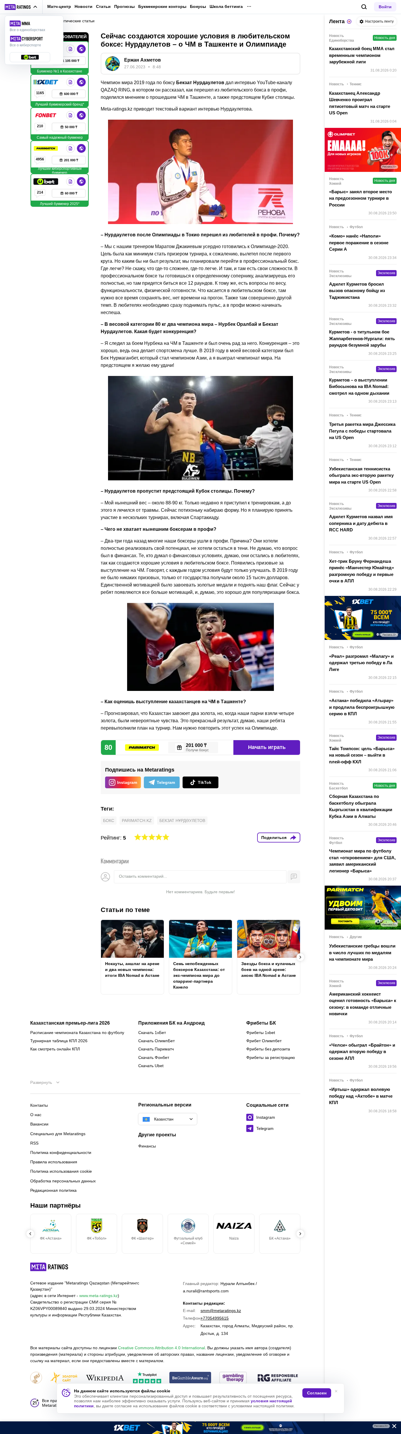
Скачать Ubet (151, 1065)
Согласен (316, 1393)
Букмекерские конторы (162, 6)
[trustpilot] (147, 1378)
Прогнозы (124, 6)
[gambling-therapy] (233, 1378)
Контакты (39, 1105)
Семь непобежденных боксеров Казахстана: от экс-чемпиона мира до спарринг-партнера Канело (199, 975)
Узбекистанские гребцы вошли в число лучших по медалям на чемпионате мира (362, 952)
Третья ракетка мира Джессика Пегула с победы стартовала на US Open (362, 431)
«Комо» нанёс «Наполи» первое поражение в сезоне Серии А (358, 242)
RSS (34, 1143)
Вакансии (39, 1124)
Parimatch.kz (137, 820)
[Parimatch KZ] (46, 148)
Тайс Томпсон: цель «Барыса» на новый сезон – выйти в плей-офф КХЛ (362, 755)
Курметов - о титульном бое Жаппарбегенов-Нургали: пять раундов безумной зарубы (362, 338)
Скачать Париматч (156, 1049)
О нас (35, 1114)
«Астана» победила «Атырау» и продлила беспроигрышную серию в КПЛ (362, 707)
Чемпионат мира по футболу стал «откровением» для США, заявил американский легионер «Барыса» (362, 860)
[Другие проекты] (21, 7)
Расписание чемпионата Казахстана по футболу (77, 1032)
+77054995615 (215, 1318)
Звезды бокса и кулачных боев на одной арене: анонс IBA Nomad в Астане (268, 969)
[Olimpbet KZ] (70, 49)
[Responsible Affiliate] (277, 1378)
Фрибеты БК (261, 1023)
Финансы (147, 1146)
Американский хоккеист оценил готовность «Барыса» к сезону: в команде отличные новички (362, 1003)
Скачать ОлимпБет (156, 1040)
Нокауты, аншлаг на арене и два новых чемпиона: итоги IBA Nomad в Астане (132, 969)
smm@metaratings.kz (221, 1310)
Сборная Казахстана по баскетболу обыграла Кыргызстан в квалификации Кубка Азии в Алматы (360, 806)
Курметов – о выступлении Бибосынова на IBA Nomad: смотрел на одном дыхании (359, 386)
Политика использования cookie (61, 1171)
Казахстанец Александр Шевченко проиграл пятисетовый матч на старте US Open (359, 103)
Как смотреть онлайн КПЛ (55, 1049)
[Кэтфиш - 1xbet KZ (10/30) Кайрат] (200, 1427)
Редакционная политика (53, 1190)
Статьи (103, 6)
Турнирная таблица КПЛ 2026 (58, 1040)
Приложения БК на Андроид (171, 1023)
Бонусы (198, 6)
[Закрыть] (392, 1427)
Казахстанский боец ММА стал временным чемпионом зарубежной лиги (362, 55)
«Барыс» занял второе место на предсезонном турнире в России (360, 198)
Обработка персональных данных (63, 1181)
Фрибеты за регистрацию (270, 1057)
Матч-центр (59, 6)
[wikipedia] (105, 1378)
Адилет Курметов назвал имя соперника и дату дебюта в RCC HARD (361, 523)
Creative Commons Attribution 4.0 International (161, 1347)
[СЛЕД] (300, 957)
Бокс (108, 820)
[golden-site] (63, 1378)
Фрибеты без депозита (268, 1049)
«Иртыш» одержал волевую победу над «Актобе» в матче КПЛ (360, 1096)
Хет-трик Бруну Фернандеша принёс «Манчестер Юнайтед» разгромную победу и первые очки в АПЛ (361, 571)
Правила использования (53, 1162)
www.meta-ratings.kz (98, 1295)
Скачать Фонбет (153, 1057)
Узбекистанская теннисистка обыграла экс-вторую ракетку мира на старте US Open (361, 475)
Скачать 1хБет (152, 1032)
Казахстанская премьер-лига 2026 (70, 1023)
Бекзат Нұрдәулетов (182, 820)
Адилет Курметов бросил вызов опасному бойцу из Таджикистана (357, 291)
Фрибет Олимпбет (264, 1040)
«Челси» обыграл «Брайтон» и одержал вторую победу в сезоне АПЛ (362, 1052)
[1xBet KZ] (46, 82)
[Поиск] (364, 7)
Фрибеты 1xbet (260, 1032)
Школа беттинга (226, 6)
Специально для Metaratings (57, 1133)
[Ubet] (46, 181)
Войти (385, 6)
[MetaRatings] (49, 1266)
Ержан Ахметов (142, 59)
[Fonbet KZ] (46, 115)
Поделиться (274, 837)
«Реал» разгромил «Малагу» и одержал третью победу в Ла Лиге (361, 663)
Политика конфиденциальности (60, 1152)
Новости (83, 6)
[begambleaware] (190, 1378)
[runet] (36, 1378)
